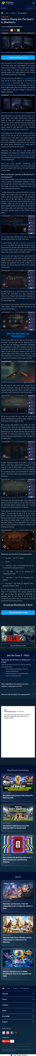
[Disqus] (18, 731)
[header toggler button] (34, 3)
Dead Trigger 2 (6, 83)
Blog (7, 13)
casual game (29, 78)
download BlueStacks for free (22, 155)
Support (4, 1022)
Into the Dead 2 (22, 13)
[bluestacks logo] (7, 3)
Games (13, 13)
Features (5, 1005)
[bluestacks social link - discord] (3, 1032)
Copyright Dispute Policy (18, 1049)
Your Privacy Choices (20, 1055)
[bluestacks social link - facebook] (11, 1032)
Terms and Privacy (6, 1049)
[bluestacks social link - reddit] (7, 1032)
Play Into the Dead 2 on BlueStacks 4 (18, 334)
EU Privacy (28, 1049)
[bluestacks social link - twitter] (15, 1032)
